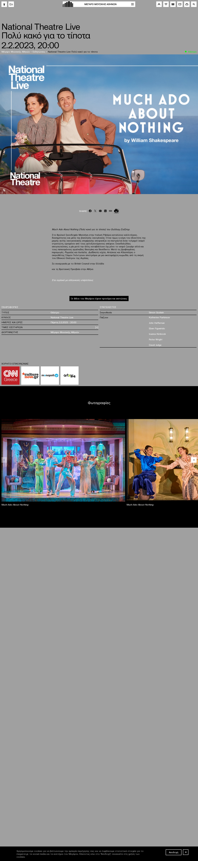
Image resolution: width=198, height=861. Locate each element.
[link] (4, 4)
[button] (194, 460)
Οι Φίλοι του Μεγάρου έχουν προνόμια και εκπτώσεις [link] (99, 298)
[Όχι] (185, 852)
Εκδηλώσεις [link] (39, 51)
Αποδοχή (173, 852)
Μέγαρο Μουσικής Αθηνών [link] (16, 51)
